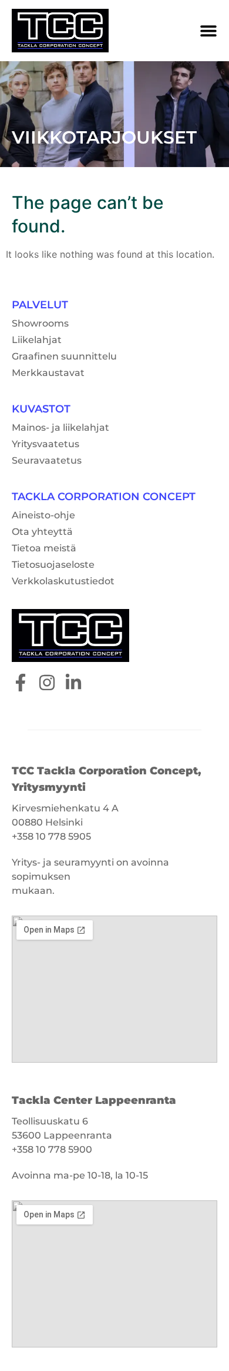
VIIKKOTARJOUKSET (104, 137)
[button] (208, 30)
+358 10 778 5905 (51, 836)
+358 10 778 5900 (52, 1149)
